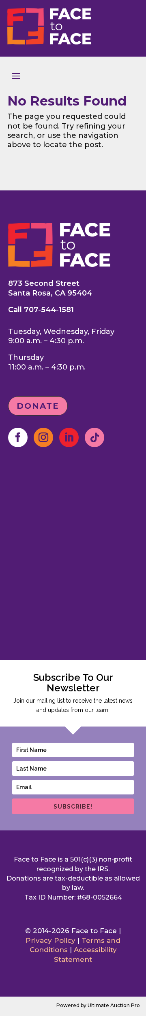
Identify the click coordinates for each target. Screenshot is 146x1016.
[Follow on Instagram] (43, 437)
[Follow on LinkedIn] (69, 437)
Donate (38, 406)
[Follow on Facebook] (18, 437)
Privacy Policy (50, 940)
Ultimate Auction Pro (114, 1005)
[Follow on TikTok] (94, 437)
